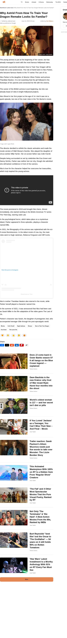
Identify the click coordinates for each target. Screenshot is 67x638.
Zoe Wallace (49, 21)
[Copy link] (26, 345)
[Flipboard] (22, 345)
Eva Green (4, 329)
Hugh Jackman (21, 326)
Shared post (24, 294)
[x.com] (7, 345)
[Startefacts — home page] (4, 2)
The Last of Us (13, 329)
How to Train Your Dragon (42, 326)
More (26, 579)
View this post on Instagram (9, 270)
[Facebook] (2, 345)
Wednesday (49, 2)
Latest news (10, 7)
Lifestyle (34, 2)
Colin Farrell (11, 326)
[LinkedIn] (17, 345)
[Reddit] (12, 345)
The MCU (58, 2)
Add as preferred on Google (8, 23)
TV (21, 2)
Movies (27, 2)
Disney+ (30, 326)
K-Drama (41, 2)
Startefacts (3, 7)
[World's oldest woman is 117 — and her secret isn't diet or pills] (26, 406)
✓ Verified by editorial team (7, 21)
